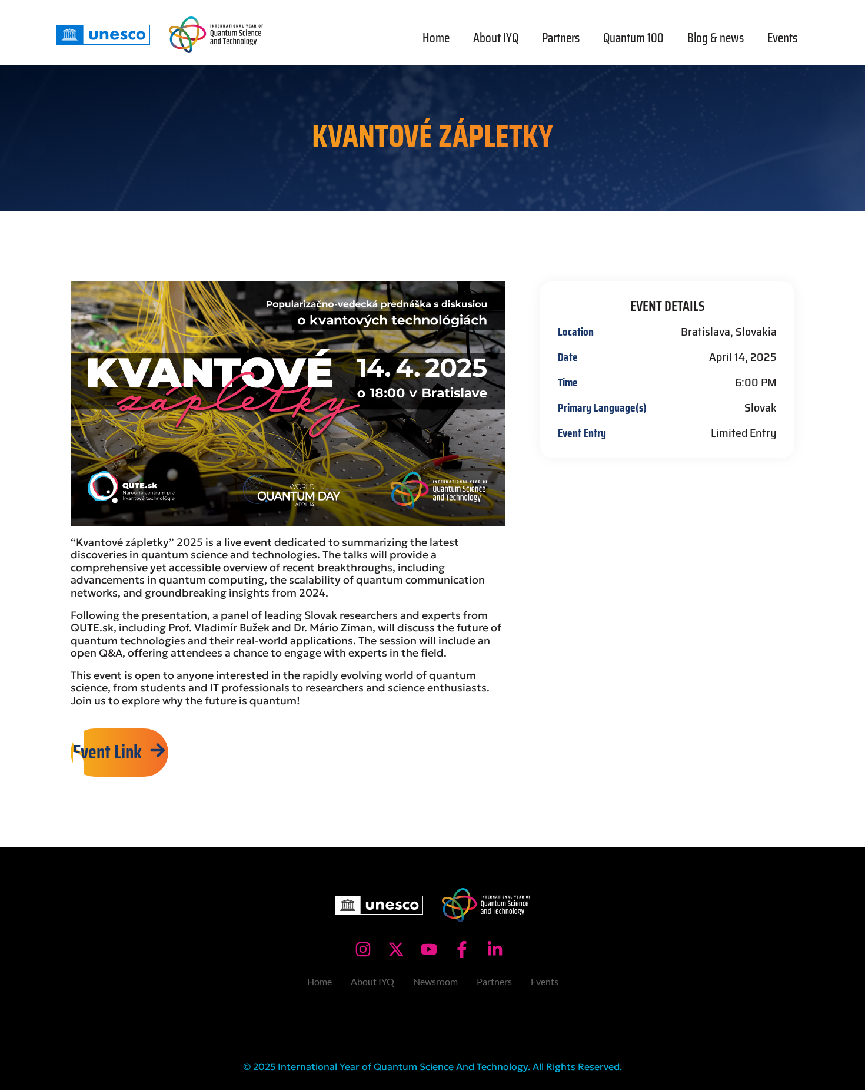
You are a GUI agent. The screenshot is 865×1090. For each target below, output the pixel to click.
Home (436, 38)
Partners (561, 38)
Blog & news (715, 38)
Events (782, 38)
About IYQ (495, 38)
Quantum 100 (633, 38)
